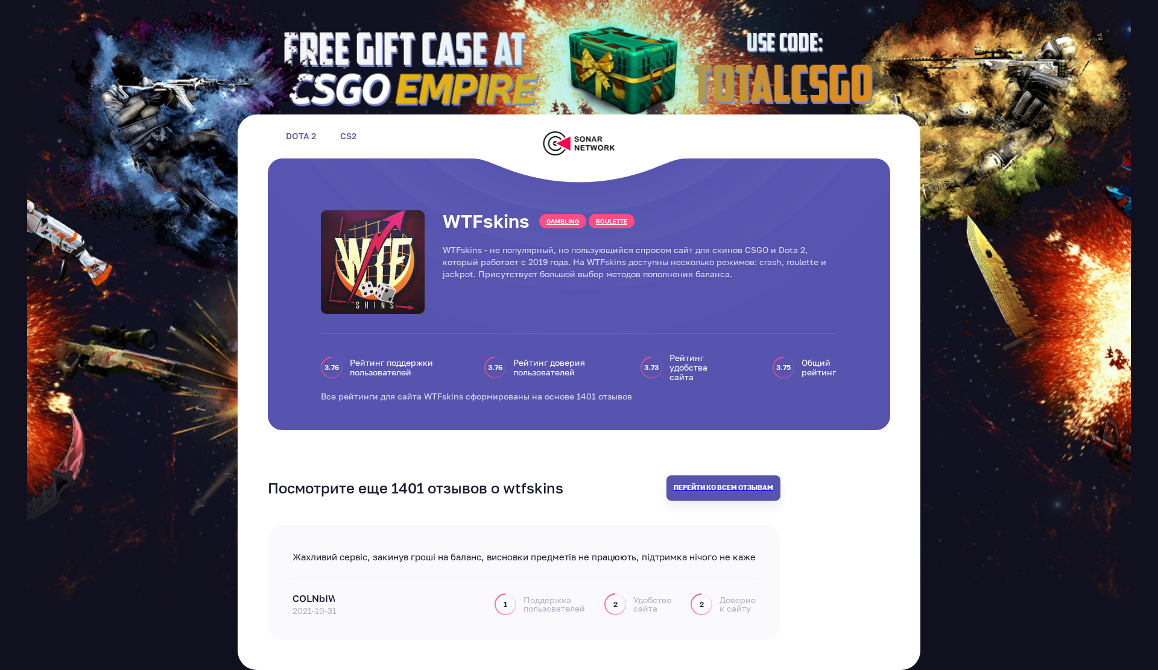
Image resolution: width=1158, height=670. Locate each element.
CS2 (348, 136)
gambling (562, 221)
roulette (611, 221)
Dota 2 (301, 136)
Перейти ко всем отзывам (723, 487)
